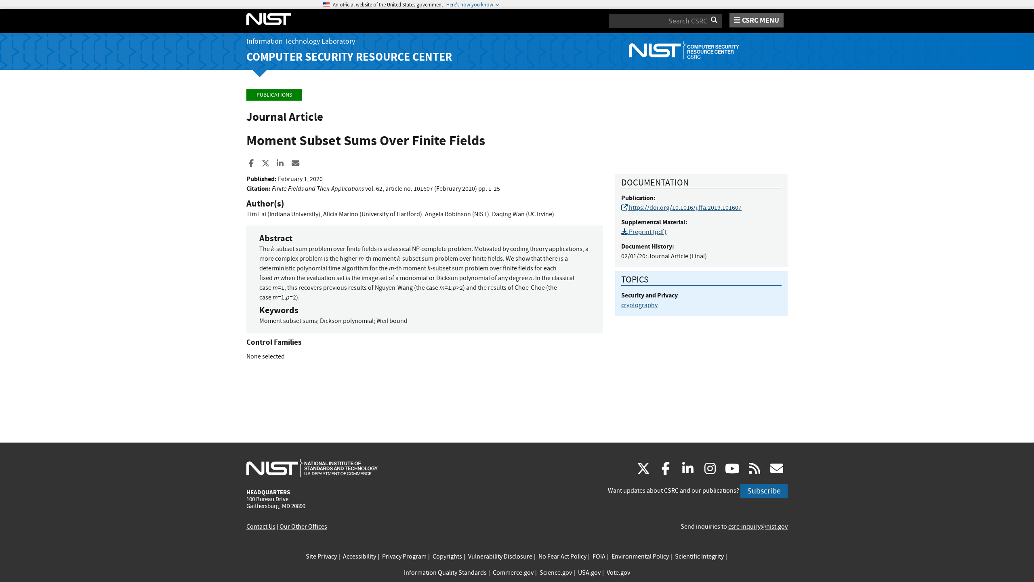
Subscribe (764, 491)
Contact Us (260, 527)
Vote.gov (618, 573)
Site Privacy (321, 556)
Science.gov (556, 573)
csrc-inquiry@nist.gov (758, 527)
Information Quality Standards (445, 573)
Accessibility (359, 556)
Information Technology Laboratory (300, 41)
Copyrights (447, 556)
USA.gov (589, 573)
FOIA (599, 556)
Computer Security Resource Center (349, 56)
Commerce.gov (513, 573)
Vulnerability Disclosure (500, 556)
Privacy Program (404, 556)
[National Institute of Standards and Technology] (312, 468)
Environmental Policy (640, 556)
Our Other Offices (303, 527)
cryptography (639, 305)
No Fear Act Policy (562, 556)
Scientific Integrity (699, 556)
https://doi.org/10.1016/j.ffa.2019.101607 (685, 208)
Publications (274, 95)
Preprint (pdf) (647, 232)
